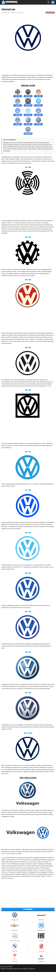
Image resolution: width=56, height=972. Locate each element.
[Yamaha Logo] (41, 946)
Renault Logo (41, 961)
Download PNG (50, 12)
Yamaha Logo (41, 951)
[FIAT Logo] (41, 935)
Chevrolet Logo (15, 930)
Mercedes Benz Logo (14, 940)
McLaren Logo (41, 919)
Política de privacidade (7, 968)
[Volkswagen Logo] (14, 915)
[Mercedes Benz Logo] (14, 935)
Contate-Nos (32, 968)
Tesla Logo (14, 961)
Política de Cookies (18, 968)
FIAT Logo (41, 940)
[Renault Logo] (41, 956)
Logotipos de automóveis (17, 12)
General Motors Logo (41, 930)
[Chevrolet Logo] (14, 925)
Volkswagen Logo (14, 919)
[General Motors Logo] (41, 925)
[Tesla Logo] (14, 956)
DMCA (26, 968)
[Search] (49, 3)
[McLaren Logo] (41, 915)
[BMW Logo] (14, 946)
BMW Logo (14, 951)
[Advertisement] (28, 19)
